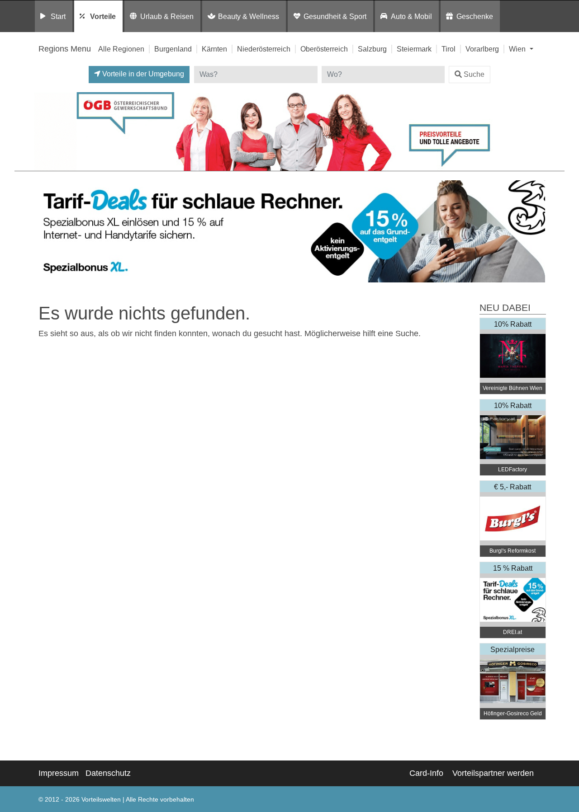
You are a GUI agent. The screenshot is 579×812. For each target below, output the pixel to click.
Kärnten (214, 49)
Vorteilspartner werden (493, 773)
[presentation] (42, 231)
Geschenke (474, 16)
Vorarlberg (482, 49)
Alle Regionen (121, 49)
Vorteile (103, 16)
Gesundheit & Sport (335, 16)
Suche (474, 74)
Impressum (58, 773)
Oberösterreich (324, 49)
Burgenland (173, 49)
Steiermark (414, 49)
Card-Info (426, 773)
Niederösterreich (263, 49)
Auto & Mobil (411, 16)
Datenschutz (108, 773)
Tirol (448, 49)
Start (58, 16)
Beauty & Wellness (248, 16)
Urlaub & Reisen (167, 16)
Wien (518, 49)
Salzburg (372, 49)
